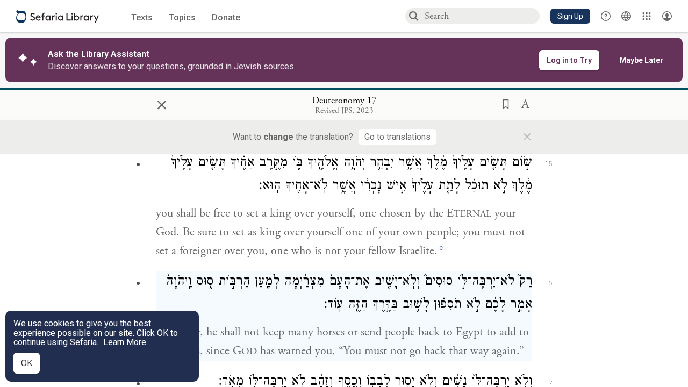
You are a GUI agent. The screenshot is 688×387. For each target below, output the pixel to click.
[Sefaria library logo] (57, 16)
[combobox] (482, 16)
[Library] (646, 16)
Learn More (124, 342)
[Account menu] (667, 16)
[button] (570, 16)
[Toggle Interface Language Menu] (626, 16)
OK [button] (26, 363)
